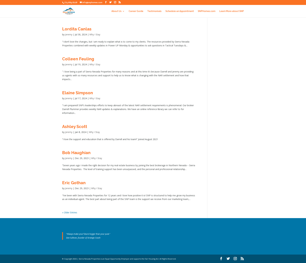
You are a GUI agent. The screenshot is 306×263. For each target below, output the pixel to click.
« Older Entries (69, 212)
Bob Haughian (76, 152)
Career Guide (136, 11)
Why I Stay (94, 34)
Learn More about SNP (231, 11)
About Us (116, 11)
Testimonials (154, 11)
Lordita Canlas (76, 29)
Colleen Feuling (78, 59)
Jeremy (68, 34)
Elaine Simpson (77, 92)
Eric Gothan (74, 182)
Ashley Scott (74, 126)
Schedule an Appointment (179, 11)
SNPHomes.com (206, 11)
